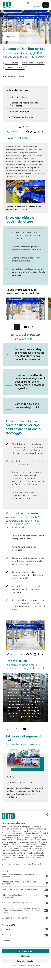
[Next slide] (17, 327)
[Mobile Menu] (45, 5)
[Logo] (8, 5)
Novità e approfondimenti (13, 76)
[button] (27, 132)
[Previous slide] (8, 729)
